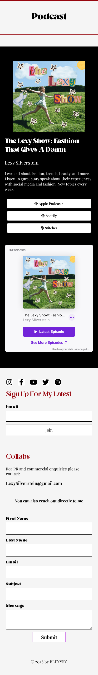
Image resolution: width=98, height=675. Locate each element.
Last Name (17, 540)
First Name (17, 518)
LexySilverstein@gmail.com (34, 483)
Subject (13, 584)
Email (12, 407)
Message (15, 606)
